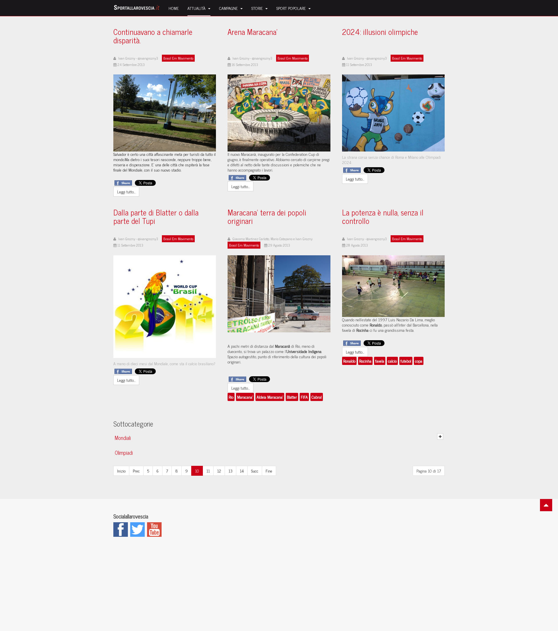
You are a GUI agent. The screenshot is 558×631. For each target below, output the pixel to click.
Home (174, 8)
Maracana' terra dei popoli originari (267, 217)
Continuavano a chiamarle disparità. (152, 37)
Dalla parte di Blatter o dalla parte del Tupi (155, 217)
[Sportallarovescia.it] (136, 8)
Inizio (121, 470)
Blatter (292, 396)
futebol (405, 360)
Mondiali (123, 437)
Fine (269, 470)
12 (219, 470)
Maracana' (245, 396)
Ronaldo (349, 360)
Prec (136, 470)
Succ (254, 470)
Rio (231, 396)
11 (208, 470)
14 (242, 470)
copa (418, 360)
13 (230, 470)
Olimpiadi (124, 452)
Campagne (229, 8)
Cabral (317, 396)
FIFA (304, 396)
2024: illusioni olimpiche (380, 33)
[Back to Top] (546, 505)
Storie (257, 8)
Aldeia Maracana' (270, 396)
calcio (392, 360)
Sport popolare (291, 8)
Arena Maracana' (253, 33)
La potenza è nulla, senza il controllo (382, 217)
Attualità (197, 8)
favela (379, 360)
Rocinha (365, 360)
